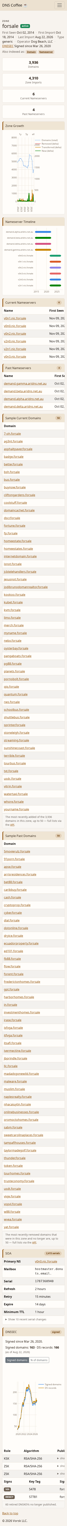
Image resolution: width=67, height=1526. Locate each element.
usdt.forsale (12, 1189)
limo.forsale (12, 618)
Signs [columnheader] (8, 1481)
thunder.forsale (14, 1158)
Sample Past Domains (20, 836)
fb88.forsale (12, 959)
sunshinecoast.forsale (19, 748)
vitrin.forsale (13, 786)
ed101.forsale (13, 951)
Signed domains (17, 1360)
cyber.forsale (13, 913)
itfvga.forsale (13, 1035)
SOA (8, 1253)
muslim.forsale (14, 1089)
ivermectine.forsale (17, 1051)
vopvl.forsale (13, 1204)
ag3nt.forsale (13, 441)
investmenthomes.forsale (22, 1012)
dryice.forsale (13, 936)
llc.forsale (10, 1066)
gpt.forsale (11, 989)
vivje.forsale (12, 1196)
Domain (31, 51)
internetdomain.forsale (20, 556)
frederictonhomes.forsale (22, 982)
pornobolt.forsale (16, 679)
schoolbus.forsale (16, 710)
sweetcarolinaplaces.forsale (23, 1135)
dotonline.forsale (16, 928)
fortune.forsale (14, 526)
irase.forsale (12, 1020)
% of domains (39, 1360)
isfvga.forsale (13, 1028)
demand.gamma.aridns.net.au (25, 383)
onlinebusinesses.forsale (21, 1112)
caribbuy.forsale (15, 890)
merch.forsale (14, 625)
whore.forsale (14, 802)
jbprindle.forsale (15, 1058)
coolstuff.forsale (15, 503)
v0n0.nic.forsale (15, 326)
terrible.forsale (14, 756)
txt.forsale (11, 771)
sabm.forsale (13, 1127)
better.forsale (13, 464)
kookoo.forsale (14, 595)
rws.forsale (12, 702)
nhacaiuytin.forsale (17, 1104)
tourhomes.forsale (17, 1173)
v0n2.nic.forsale (15, 334)
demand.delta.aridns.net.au (23, 406)
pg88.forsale (13, 664)
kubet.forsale (13, 602)
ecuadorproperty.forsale (21, 943)
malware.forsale (15, 1081)
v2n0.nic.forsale (15, 341)
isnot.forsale (13, 564)
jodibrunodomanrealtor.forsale (26, 587)
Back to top (10, 1513)
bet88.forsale (13, 882)
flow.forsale (12, 966)
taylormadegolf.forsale (20, 1150)
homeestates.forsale (18, 549)
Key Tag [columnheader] (34, 1481)
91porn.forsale (14, 859)
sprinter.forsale (14, 725)
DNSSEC (8, 46)
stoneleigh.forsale (16, 733)
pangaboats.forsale (17, 656)
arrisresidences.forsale (20, 874)
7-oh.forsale (12, 434)
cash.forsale (12, 897)
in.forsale (10, 1005)
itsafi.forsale (12, 1043)
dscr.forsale (12, 518)
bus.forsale (12, 480)
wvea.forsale (13, 1219)
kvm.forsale (12, 610)
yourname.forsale (16, 809)
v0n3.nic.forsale (15, 357)
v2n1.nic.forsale (15, 349)
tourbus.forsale (15, 763)
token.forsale (13, 1166)
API (12, 824)
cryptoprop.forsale (17, 905)
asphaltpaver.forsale (18, 449)
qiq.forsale (11, 687)
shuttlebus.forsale (17, 717)
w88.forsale (12, 1212)
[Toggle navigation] (59, 5)
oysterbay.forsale (16, 648)
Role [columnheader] (7, 1451)
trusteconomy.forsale (19, 1181)
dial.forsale (12, 920)
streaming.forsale (16, 740)
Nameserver (46, 51)
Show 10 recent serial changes (27, 1319)
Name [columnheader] (8, 311)
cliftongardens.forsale (19, 495)
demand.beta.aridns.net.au (23, 391)
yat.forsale (11, 1227)
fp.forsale (10, 533)
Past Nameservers (18, 368)
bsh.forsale (12, 472)
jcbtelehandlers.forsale (20, 572)
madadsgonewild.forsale (21, 1074)
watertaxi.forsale (16, 794)
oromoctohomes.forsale (21, 1120)
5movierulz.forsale (17, 851)
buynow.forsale (15, 487)
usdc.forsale (12, 779)
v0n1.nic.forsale (15, 318)
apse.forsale (12, 867)
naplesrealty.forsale (18, 1097)
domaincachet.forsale (19, 510)
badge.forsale (13, 457)
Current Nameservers (20, 302)
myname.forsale (15, 633)
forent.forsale (13, 974)
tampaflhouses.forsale (20, 1143)
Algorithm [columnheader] (31, 1451)
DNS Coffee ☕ (15, 5)
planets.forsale (14, 671)
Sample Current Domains (23, 418)
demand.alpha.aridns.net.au (24, 399)
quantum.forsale (16, 694)
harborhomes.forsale (19, 997)
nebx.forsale (12, 641)
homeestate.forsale (17, 541)
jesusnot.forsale (15, 579)
